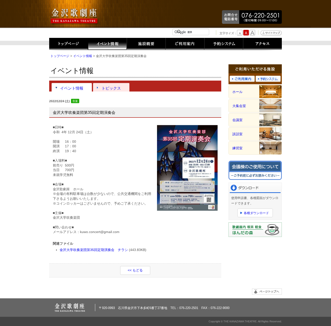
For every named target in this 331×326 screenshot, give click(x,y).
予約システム (223, 44)
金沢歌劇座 (74, 16)
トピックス (111, 88)
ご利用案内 (185, 44)
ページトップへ (267, 291)
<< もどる (135, 270)
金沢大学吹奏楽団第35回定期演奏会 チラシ (94, 250)
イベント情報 (107, 44)
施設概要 (146, 44)
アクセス (262, 44)
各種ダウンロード (256, 213)
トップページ (68, 44)
